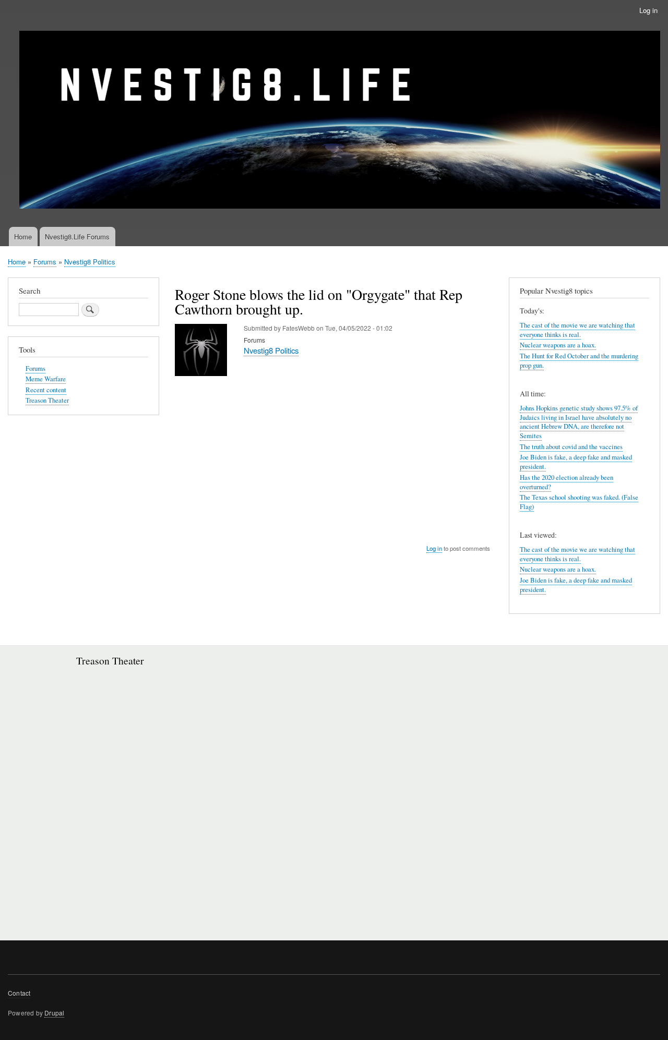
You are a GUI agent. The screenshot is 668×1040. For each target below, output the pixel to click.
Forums (44, 262)
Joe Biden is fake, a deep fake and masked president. (576, 585)
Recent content (46, 389)
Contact (19, 992)
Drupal (54, 1012)
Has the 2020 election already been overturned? (566, 482)
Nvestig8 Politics (89, 262)
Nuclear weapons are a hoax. (558, 345)
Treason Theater (47, 400)
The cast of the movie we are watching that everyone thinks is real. (577, 330)
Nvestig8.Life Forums (77, 236)
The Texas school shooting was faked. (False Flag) (579, 502)
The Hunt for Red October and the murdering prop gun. (579, 361)
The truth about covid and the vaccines (571, 446)
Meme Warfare (46, 378)
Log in (648, 10)
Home (23, 236)
